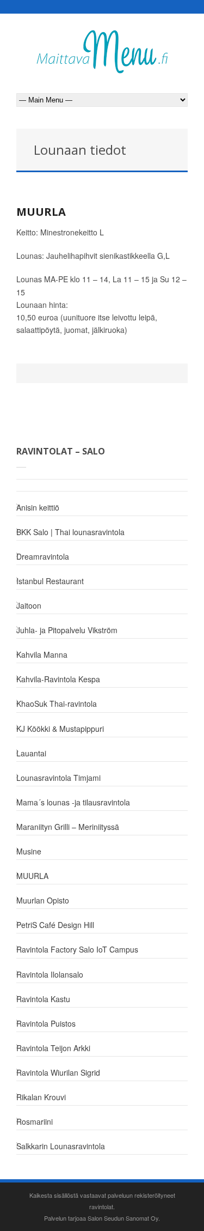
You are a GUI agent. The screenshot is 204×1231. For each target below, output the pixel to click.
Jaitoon (28, 605)
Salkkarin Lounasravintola (60, 1146)
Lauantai (31, 753)
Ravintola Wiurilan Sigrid (58, 1072)
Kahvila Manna (41, 654)
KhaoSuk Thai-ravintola (56, 703)
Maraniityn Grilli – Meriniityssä (67, 826)
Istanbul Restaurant (50, 580)
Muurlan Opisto (42, 900)
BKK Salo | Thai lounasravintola (70, 531)
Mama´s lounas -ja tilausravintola (73, 802)
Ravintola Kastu (43, 998)
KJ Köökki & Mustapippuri (60, 728)
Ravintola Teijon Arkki (53, 1047)
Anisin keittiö (37, 507)
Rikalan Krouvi (41, 1096)
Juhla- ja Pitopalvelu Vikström (67, 629)
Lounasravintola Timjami (58, 777)
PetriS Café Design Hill (55, 924)
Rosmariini (34, 1121)
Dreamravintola (42, 556)
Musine (28, 851)
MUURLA (41, 211)
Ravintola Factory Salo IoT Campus (77, 949)
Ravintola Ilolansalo (49, 974)
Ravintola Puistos (46, 1023)
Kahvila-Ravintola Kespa (58, 679)
